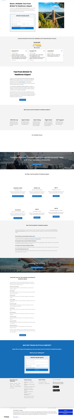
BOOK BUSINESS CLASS (18, 196)
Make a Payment (18, 386)
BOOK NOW (22, 99)
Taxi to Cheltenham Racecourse (27, 394)
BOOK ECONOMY (17, 218)
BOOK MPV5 (37, 217)
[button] (63, 55)
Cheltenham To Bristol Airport (29, 386)
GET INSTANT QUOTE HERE (37, 267)
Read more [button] (14, 60)
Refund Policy (47, 383)
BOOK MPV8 (56, 216)
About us (11, 383)
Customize (65, 413)
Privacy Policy (41, 383)
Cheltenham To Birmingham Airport (29, 384)
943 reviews (38, 45)
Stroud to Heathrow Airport (29, 396)
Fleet (19, 383)
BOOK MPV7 (56, 196)
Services (15, 383)
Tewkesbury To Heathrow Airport (28, 390)
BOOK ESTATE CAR (37, 196)
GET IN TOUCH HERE (37, 164)
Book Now (12, 386)
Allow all (65, 410)
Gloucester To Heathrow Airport (28, 392)
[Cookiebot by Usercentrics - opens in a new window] (6, 417)
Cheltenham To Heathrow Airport (29, 382)
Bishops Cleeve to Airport (28, 397)
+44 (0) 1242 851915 (57, 379)
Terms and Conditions (43, 382)
